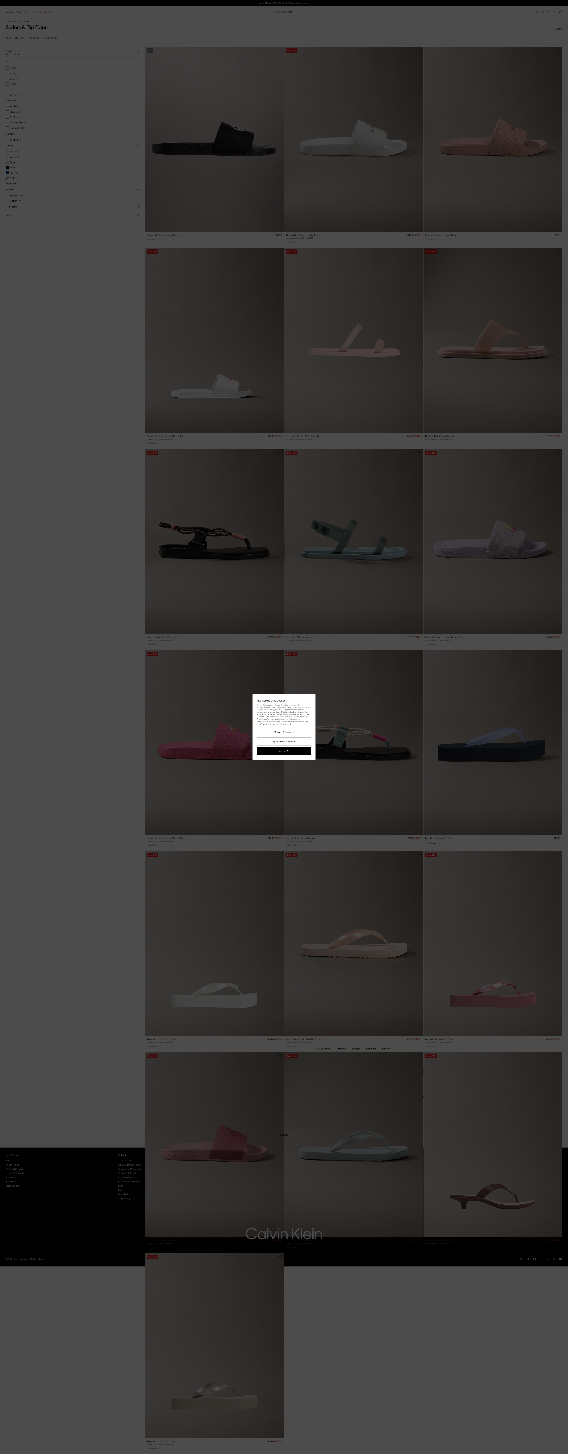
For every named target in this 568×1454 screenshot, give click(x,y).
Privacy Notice (286, 724)
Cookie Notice (267, 724)
